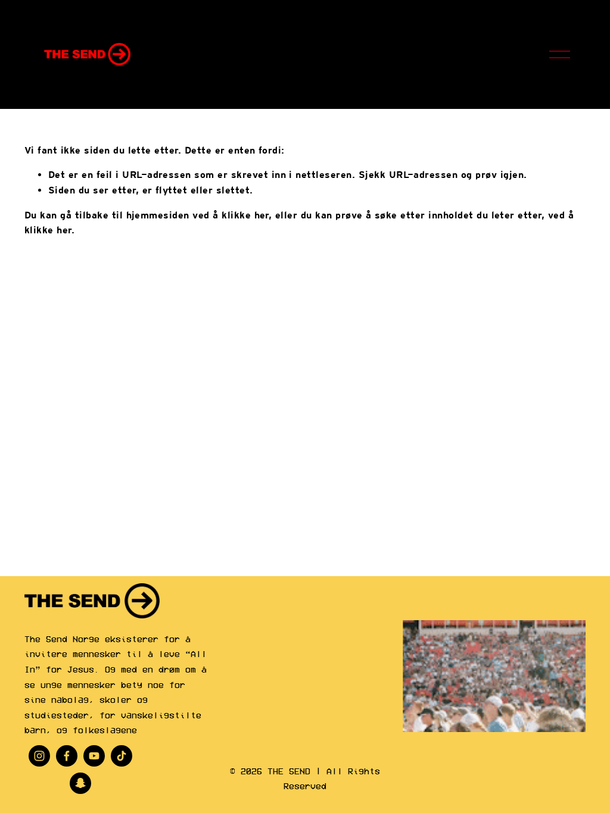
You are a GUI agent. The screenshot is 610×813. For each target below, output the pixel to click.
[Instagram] (39, 756)
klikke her (245, 215)
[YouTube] (94, 756)
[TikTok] (121, 756)
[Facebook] (66, 756)
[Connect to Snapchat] (80, 783)
